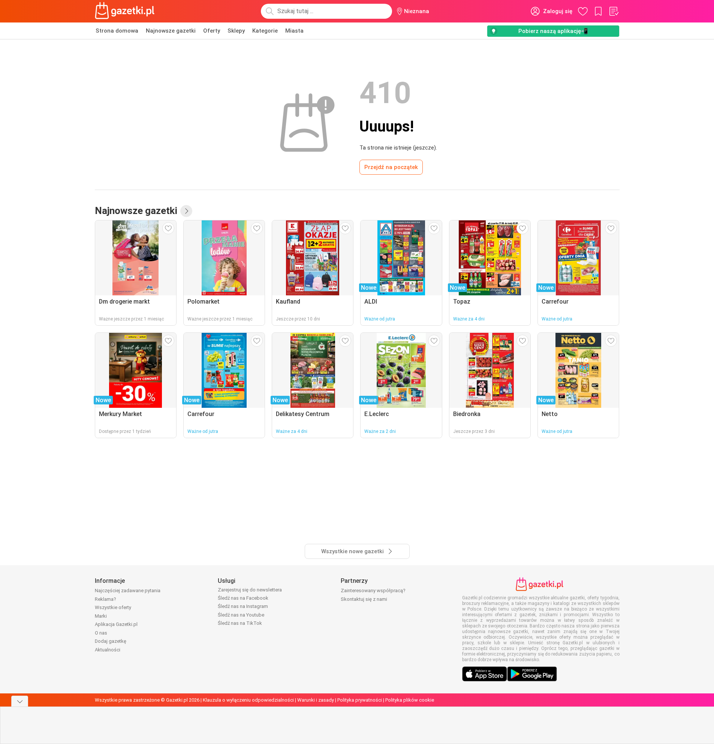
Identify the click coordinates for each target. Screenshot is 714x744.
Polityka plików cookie (409, 700)
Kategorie (265, 30)
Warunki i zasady (315, 700)
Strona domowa (117, 30)
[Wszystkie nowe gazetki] (186, 211)
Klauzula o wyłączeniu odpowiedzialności (248, 700)
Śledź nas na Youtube (241, 615)
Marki (101, 616)
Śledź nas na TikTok (240, 623)
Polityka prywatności (359, 700)
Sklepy (236, 30)
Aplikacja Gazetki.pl (116, 624)
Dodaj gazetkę (110, 641)
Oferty (211, 30)
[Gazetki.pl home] (126, 11)
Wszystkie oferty (113, 607)
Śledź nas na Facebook (243, 598)
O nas (101, 633)
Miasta (294, 30)
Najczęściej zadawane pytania (127, 590)
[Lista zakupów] (614, 11)
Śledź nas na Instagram (243, 606)
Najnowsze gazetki (171, 30)
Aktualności (107, 650)
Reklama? (105, 599)
